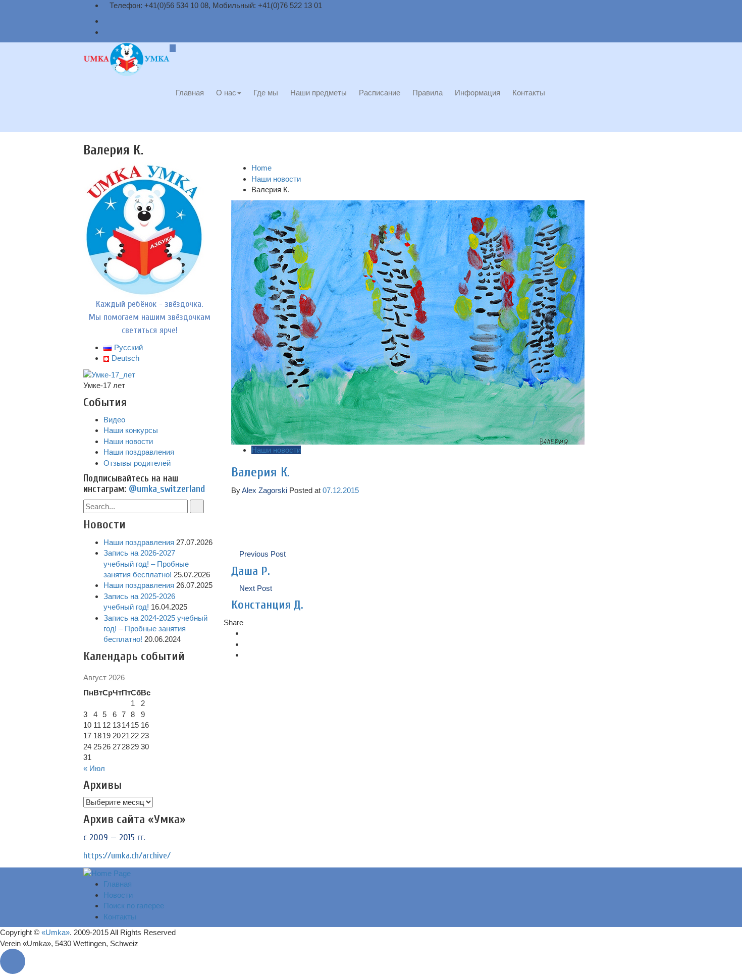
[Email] (106, 21)
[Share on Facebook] (247, 633)
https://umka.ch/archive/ (127, 855)
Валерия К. (260, 472)
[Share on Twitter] (247, 644)
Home (261, 168)
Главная (117, 884)
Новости (118, 895)
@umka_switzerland (167, 489)
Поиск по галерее (133, 905)
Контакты (119, 916)
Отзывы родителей (137, 463)
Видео (114, 419)
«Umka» (55, 932)
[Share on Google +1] (247, 654)
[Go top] (15, 961)
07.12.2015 (341, 490)
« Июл (94, 768)
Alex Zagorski (264, 490)
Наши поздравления (138, 452)
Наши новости (276, 179)
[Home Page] (107, 872)
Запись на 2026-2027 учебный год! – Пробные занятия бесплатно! (146, 564)
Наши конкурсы (130, 430)
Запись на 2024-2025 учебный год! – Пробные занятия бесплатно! (155, 629)
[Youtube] (106, 32)
